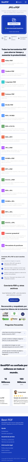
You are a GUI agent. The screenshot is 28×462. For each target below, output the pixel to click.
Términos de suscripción (7, 442)
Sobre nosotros (5, 450)
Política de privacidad (7, 448)
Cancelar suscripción (7, 433)
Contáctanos (4, 431)
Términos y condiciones (7, 439)
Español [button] (20, 2)
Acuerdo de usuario (6, 452)
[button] (14, 333)
